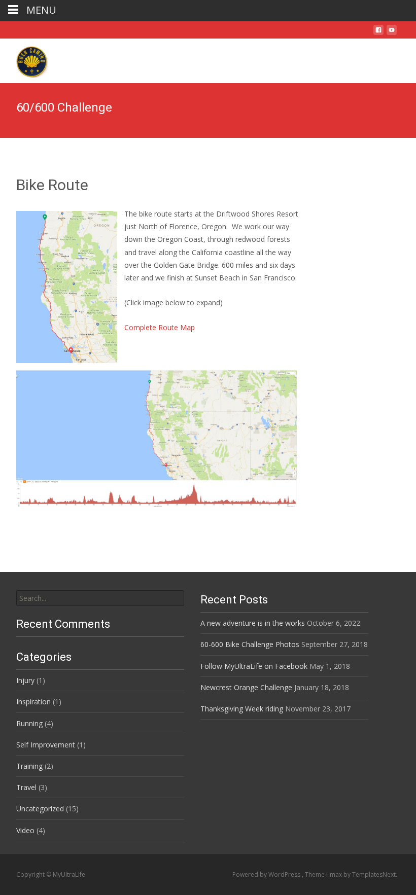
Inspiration (33, 701)
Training (29, 766)
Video (25, 830)
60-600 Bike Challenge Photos (249, 644)
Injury (25, 680)
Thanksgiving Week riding (241, 708)
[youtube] (392, 34)
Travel (26, 787)
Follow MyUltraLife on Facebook (253, 666)
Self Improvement (45, 744)
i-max (334, 874)
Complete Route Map (159, 327)
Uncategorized (40, 808)
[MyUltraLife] (24, 59)
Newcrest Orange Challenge (246, 687)
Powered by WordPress (267, 874)
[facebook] (378, 34)
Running (29, 723)
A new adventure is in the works (252, 623)
